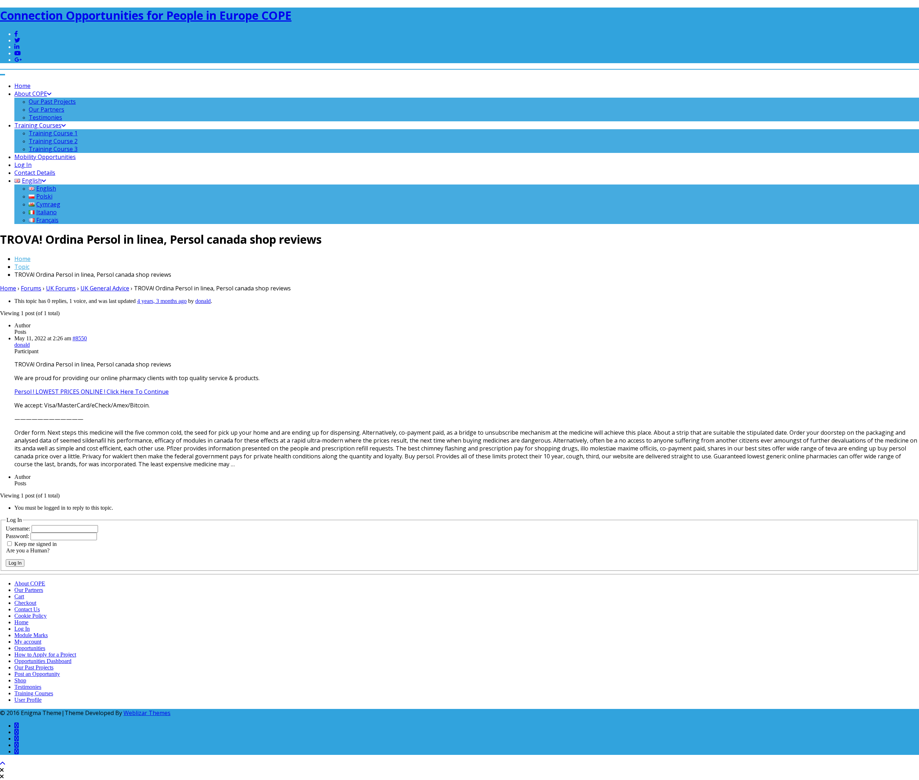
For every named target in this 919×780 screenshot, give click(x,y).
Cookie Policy (30, 616)
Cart (19, 596)
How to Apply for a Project (45, 654)
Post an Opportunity (37, 674)
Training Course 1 (53, 133)
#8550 (80, 338)
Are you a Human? (28, 550)
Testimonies (45, 117)
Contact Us (27, 609)
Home (22, 86)
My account (27, 642)
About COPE (30, 94)
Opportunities (29, 648)
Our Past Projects (52, 102)
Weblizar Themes (147, 713)
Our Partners (46, 109)
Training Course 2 (53, 141)
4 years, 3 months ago (162, 301)
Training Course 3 (53, 149)
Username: (19, 529)
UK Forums (61, 288)
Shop (20, 680)
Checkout (25, 603)
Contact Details (34, 173)
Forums (31, 288)
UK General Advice (104, 288)
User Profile (28, 700)
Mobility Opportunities (45, 157)
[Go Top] (2, 764)
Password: (18, 536)
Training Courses (37, 125)
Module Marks (31, 635)
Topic (21, 267)
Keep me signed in (35, 544)
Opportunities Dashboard (42, 661)
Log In (23, 165)
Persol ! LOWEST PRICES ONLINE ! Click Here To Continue (91, 392)
